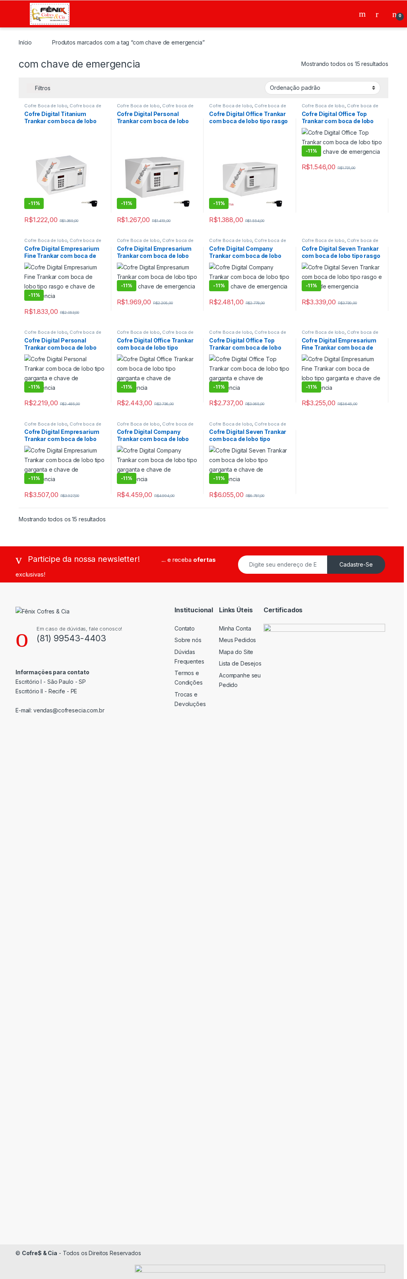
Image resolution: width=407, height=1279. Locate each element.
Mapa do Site (236, 651)
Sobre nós (188, 640)
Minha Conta (235, 628)
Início (25, 42)
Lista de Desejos (240, 663)
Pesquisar (363, 14)
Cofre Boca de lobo (45, 105)
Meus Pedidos (237, 640)
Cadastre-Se (356, 564)
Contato (184, 628)
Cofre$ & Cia (39, 1253)
